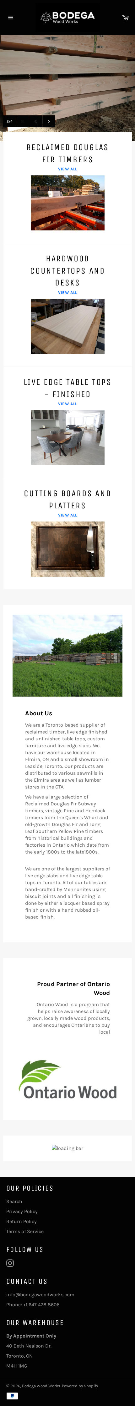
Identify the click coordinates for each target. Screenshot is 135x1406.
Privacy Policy (22, 1211)
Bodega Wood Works (41, 1385)
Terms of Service (25, 1231)
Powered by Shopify (80, 1385)
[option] (67, 88)
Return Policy (21, 1221)
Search (14, 1201)
